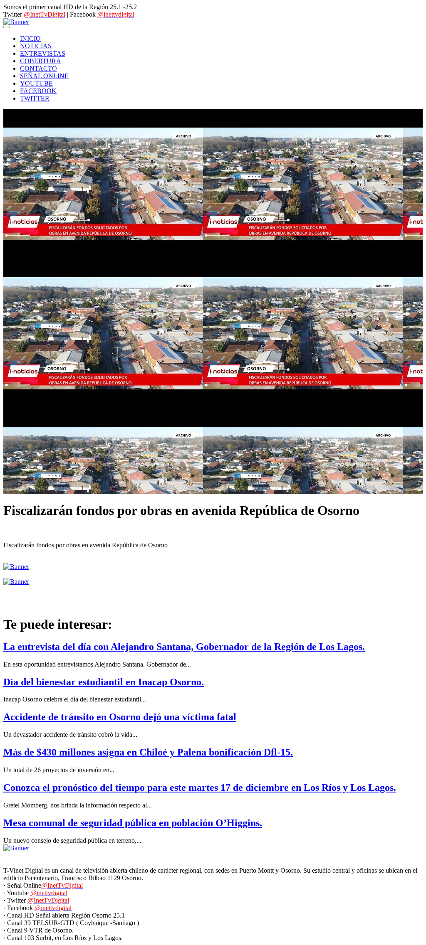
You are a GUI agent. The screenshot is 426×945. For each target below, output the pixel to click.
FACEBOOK (38, 90)
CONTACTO (38, 68)
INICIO (30, 38)
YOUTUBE (36, 83)
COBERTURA (40, 60)
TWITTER (35, 98)
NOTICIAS (36, 45)
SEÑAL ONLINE (44, 75)
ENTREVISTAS (42, 53)
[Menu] (6, 27)
